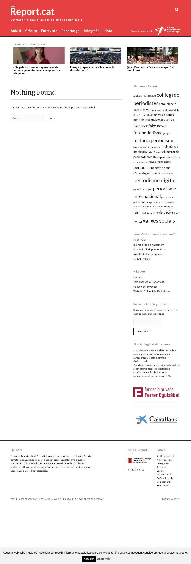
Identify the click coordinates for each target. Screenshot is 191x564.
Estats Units (168, 119)
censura (152, 95)
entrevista (155, 119)
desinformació (140, 115)
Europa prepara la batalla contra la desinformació (92, 68)
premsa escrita (158, 202)
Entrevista (49, 31)
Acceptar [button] (89, 558)
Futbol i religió (141, 258)
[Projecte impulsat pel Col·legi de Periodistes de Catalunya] (167, 31)
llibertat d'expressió (154, 152)
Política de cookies (166, 478)
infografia (155, 147)
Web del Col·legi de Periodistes (151, 291)
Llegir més (103, 558)
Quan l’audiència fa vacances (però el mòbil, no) (150, 68)
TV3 (176, 213)
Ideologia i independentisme (150, 249)
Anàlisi (16, 31)
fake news (157, 125)
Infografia (91, 31)
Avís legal (161, 467)
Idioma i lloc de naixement (148, 244)
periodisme (143, 167)
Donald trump (156, 114)
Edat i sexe (139, 239)
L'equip (137, 277)
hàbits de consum (142, 147)
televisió (164, 212)
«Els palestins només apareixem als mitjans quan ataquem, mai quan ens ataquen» (36, 70)
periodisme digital (154, 180)
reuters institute (150, 206)
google (166, 133)
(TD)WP (100, 499)
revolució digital (165, 206)
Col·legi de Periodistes (36, 470)
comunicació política (160, 110)
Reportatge (70, 31)
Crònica (31, 31)
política (145, 202)
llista (177, 157)
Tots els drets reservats (25, 499)
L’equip (160, 470)
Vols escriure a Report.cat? (149, 281)
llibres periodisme (163, 157)
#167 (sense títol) (165, 456)
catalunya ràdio (140, 96)
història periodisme (153, 140)
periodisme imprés (143, 189)
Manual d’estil (164, 474)
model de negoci (140, 162)
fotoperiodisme (147, 132)
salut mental (149, 213)
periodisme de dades (163, 173)
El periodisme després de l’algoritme (151, 368)
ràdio (138, 212)
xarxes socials (159, 220)
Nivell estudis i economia (147, 254)
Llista (108, 31)
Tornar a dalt (170, 499)
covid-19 (174, 110)
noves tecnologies (160, 161)
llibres (148, 157)
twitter (137, 221)
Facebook (140, 126)
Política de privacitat (145, 286)
